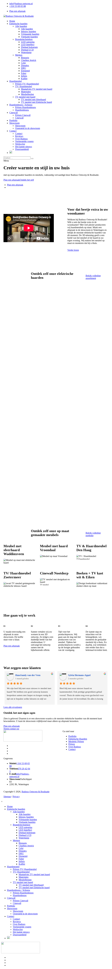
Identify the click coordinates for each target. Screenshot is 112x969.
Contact (72, 749)
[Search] (32, 158)
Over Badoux (74, 746)
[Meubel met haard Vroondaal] (56, 554)
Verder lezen (73, 250)
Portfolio (72, 736)
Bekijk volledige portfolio (93, 534)
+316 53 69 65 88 (17, 6)
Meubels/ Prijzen (76, 741)
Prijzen (71, 744)
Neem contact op (11, 728)
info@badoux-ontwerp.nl (21, 3)
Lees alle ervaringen (13, 707)
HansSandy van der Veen (27, 675)
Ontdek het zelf (27, 180)
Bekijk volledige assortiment (93, 276)
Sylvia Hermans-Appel (79, 675)
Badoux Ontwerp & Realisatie (35, 791)
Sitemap (7, 796)
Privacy (16, 796)
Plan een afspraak (17, 11)
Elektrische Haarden (77, 739)
